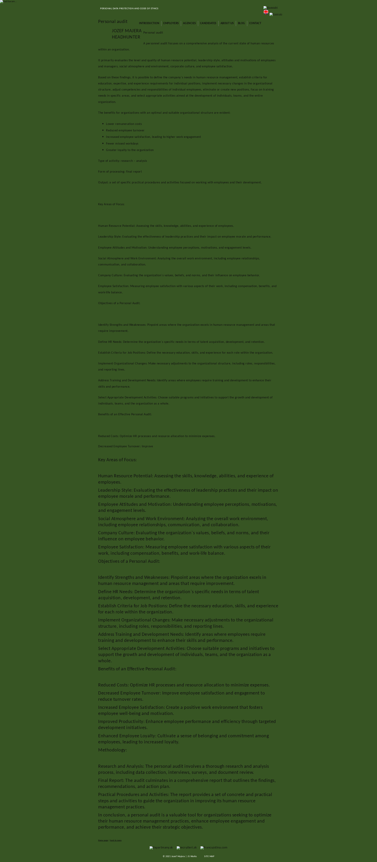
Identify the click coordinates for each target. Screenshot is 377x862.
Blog (241, 23)
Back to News (116, 840)
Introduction (149, 23)
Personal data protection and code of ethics (129, 8)
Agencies (189, 23)
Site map (209, 856)
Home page (103, 840)
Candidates (208, 23)
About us (227, 23)
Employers (171, 23)
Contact (255, 23)
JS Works (192, 856)
